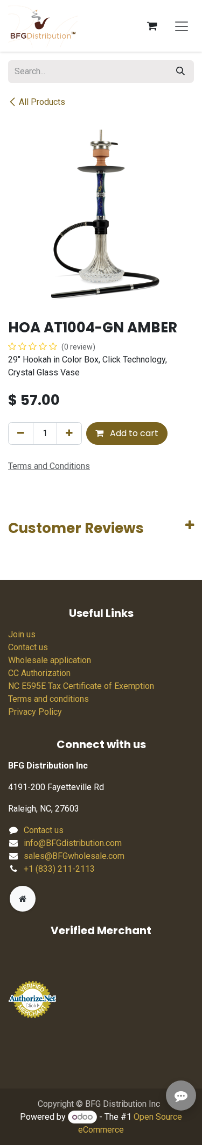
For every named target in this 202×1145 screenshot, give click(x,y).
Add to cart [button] (133, 433)
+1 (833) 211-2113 (59, 869)
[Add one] (69, 433)
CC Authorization (39, 673)
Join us (22, 634)
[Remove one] (20, 433)
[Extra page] (23, 899)
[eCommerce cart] (152, 26)
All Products (42, 102)
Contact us (28, 647)
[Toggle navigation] (181, 26)
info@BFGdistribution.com (73, 843)
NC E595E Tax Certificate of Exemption (81, 686)
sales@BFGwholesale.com (74, 856)
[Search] (180, 71)
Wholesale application (49, 660)
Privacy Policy (35, 712)
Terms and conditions (48, 699)
